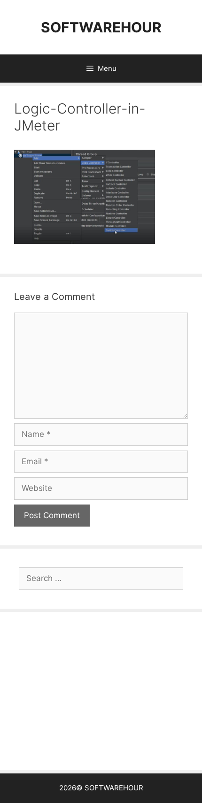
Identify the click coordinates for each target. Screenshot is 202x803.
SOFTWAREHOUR (101, 27)
